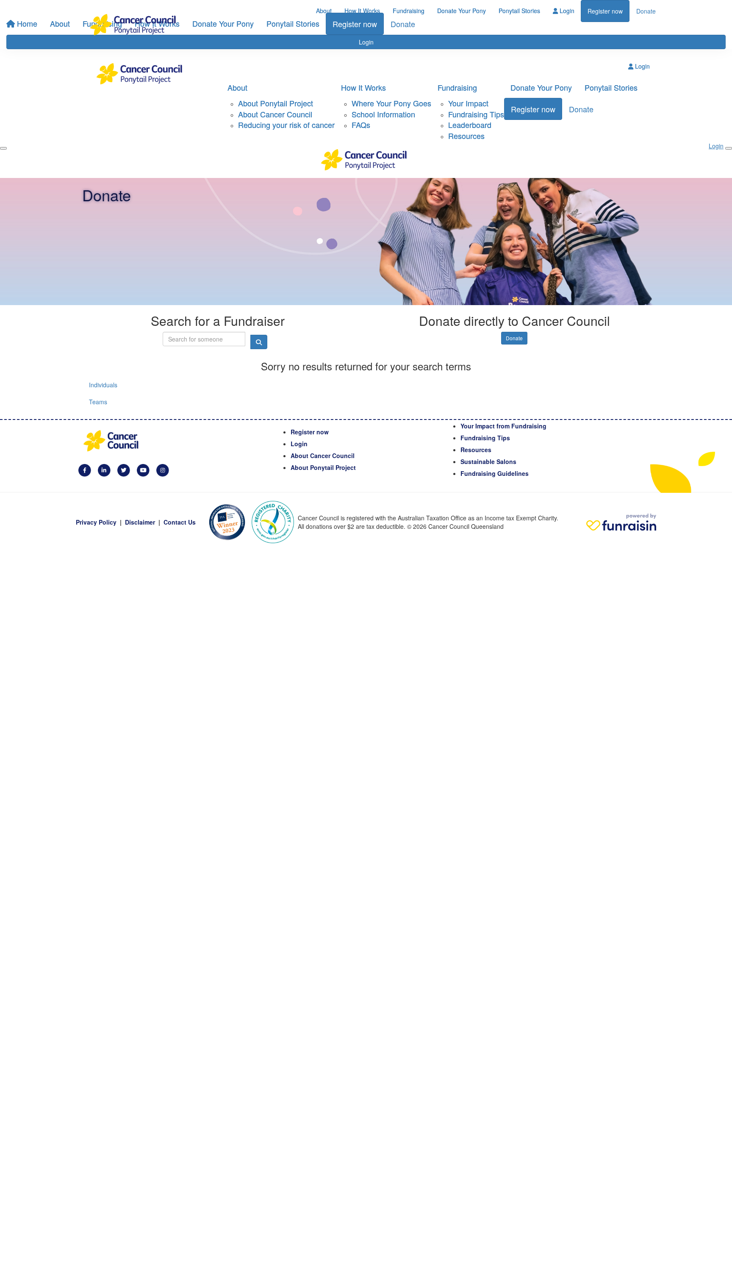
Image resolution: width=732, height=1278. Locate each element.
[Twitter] (124, 469)
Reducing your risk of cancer (286, 124)
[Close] (728, 148)
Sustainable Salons (488, 461)
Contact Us (180, 522)
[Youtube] (143, 469)
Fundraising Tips (476, 113)
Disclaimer (140, 522)
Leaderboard (469, 124)
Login (566, 10)
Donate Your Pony (461, 10)
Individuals (103, 385)
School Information (383, 113)
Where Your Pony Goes (391, 102)
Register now (605, 11)
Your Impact (468, 102)
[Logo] (135, 24)
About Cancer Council (275, 113)
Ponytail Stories (519, 10)
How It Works (362, 10)
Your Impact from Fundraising (503, 426)
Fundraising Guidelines (494, 473)
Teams (98, 401)
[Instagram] (163, 469)
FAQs (361, 124)
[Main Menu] (3, 148)
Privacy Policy (96, 522)
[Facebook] (85, 469)
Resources (466, 135)
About (324, 10)
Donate (646, 11)
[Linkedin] (104, 469)
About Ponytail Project (275, 102)
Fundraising (408, 10)
